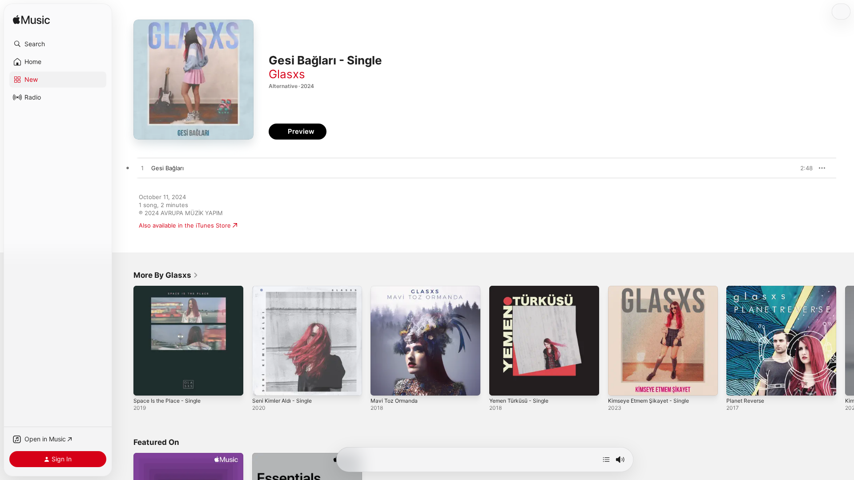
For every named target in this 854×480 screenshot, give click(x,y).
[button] (58, 44)
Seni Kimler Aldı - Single (285, 289)
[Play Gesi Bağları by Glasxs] (142, 168)
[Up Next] (606, 459)
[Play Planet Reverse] (737, 384)
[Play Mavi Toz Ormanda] (381, 384)
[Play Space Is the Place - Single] (144, 384)
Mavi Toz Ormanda (396, 289)
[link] (165, 275)
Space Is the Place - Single (170, 289)
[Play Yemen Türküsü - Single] (500, 384)
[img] (31, 20)
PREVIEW (803, 168)
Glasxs (287, 74)
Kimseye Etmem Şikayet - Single (652, 289)
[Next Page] (845, 340)
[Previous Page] (124, 340)
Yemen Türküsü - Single (522, 289)
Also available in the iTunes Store (185, 225)
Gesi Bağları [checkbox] (167, 168)
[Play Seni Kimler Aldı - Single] (263, 384)
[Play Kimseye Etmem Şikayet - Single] (619, 384)
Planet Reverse (747, 289)
